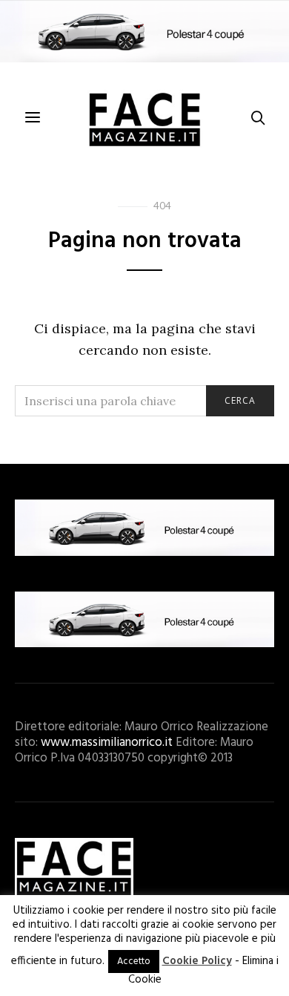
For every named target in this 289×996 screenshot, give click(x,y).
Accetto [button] (133, 961)
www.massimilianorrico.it (107, 743)
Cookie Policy (197, 961)
